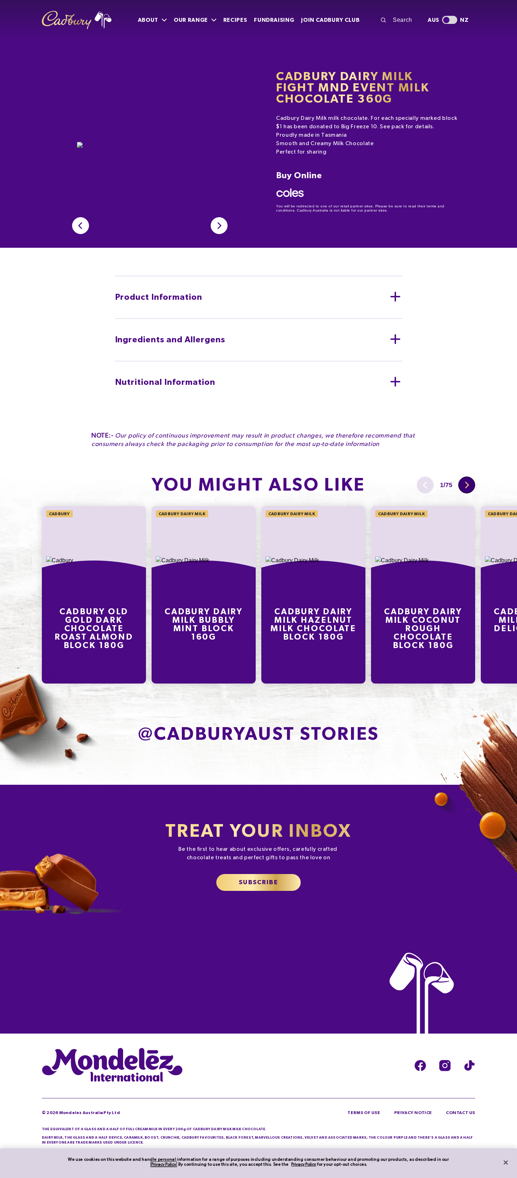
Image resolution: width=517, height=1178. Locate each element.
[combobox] (400, 20)
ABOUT (148, 20)
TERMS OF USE (363, 1113)
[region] (258, 1163)
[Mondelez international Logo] (112, 1065)
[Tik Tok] (469, 1066)
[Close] (505, 1162)
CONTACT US (460, 1113)
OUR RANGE (191, 20)
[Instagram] (445, 1066)
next (219, 225)
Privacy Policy (163, 1164)
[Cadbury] (76, 20)
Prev (80, 225)
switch (449, 20)
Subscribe (258, 882)
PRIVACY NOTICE (413, 1113)
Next (466, 485)
